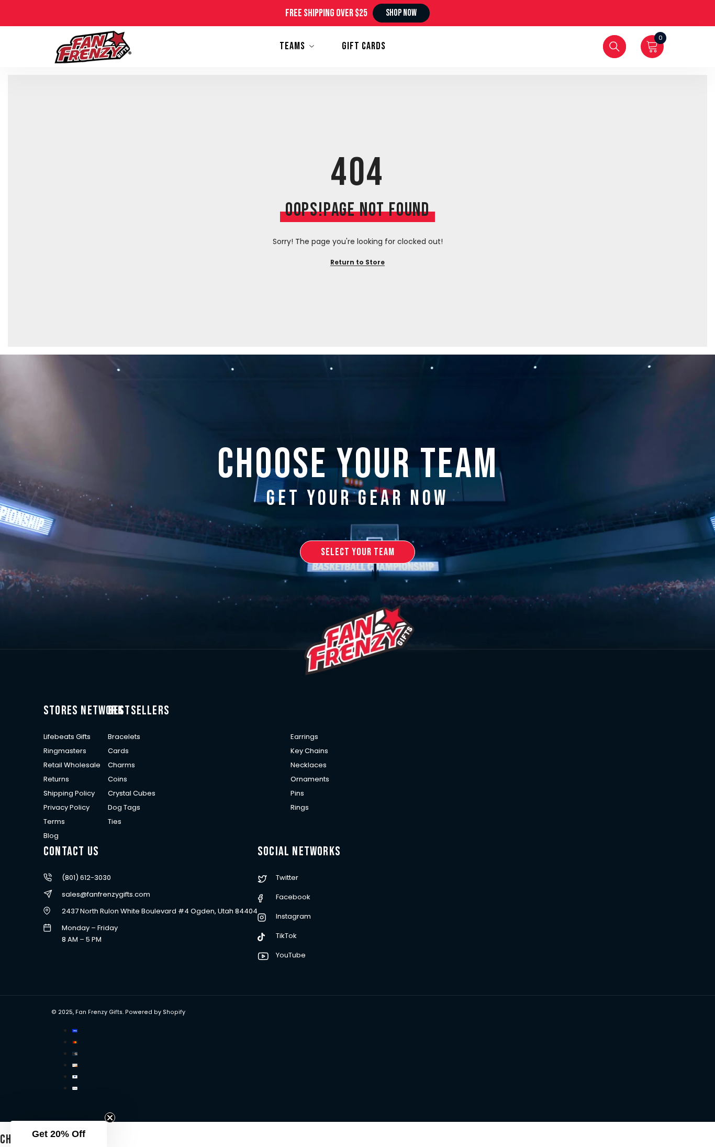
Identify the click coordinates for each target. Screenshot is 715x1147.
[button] (58, 1134)
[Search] (614, 46)
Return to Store (357, 262)
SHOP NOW (401, 12)
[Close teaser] (110, 1117)
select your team (358, 552)
